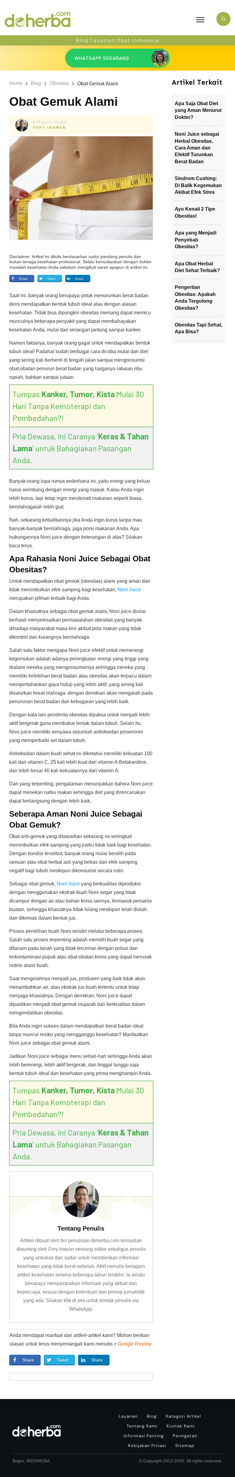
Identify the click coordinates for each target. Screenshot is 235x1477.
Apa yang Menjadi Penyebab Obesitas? (195, 239)
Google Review (134, 1343)
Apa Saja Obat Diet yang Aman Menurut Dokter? (198, 110)
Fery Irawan (49, 127)
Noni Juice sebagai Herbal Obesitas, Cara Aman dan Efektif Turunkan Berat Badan (197, 147)
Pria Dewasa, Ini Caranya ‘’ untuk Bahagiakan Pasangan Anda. (81, 448)
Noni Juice (129, 589)
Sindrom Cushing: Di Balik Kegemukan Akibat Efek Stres (198, 185)
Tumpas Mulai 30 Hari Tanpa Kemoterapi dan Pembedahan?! (78, 406)
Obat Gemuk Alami (63, 101)
